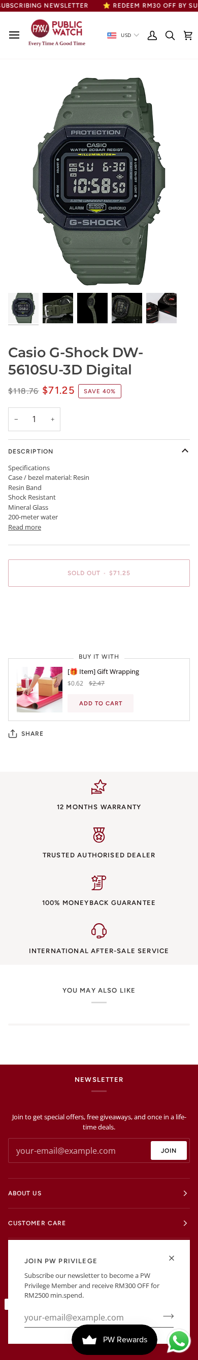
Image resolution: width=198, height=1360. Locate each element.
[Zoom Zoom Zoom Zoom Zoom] (99, 182)
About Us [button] (25, 1193)
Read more (24, 527)
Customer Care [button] (37, 1223)
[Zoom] (27, 271)
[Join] (165, 1316)
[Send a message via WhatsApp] (179, 1341)
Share (32, 733)
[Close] (176, 1258)
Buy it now (99, 608)
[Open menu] (17, 35)
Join (169, 1150)
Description (30, 451)
